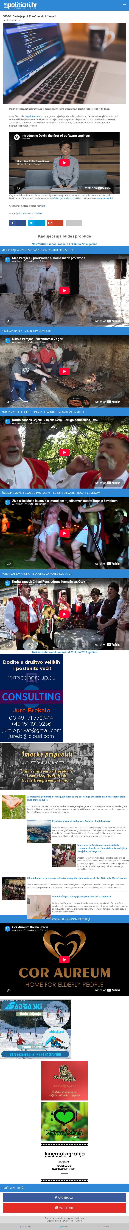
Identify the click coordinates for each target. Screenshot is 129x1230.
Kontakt (79, 1220)
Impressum (68, 1220)
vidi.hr (43, 205)
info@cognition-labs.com (64, 198)
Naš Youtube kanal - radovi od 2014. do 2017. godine (64, 652)
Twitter (65, 1226)
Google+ (105, 1226)
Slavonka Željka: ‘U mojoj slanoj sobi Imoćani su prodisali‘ (81, 896)
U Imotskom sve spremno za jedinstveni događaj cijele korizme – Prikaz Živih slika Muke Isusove (77, 878)
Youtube (66, 1208)
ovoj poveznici (105, 198)
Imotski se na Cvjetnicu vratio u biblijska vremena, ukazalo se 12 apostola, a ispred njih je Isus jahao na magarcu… (102, 848)
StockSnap (24, 213)
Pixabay (38, 213)
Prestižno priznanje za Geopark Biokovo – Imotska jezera (81, 821)
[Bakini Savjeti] (64, 1080)
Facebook (66, 1197)
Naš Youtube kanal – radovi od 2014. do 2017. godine (64, 244)
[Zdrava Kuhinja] (64, 1121)
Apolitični (20, 5)
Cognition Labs (32, 116)
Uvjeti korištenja (54, 1220)
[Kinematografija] (64, 1162)
